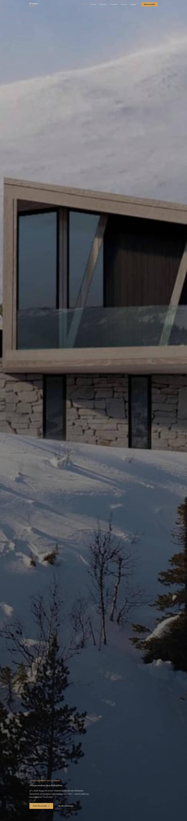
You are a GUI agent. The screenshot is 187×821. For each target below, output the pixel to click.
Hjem (85, 4)
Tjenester (102, 4)
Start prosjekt (149, 4)
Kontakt (133, 4)
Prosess (124, 4)
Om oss (93, 4)
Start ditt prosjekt (40, 806)
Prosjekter (114, 4)
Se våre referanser (65, 806)
